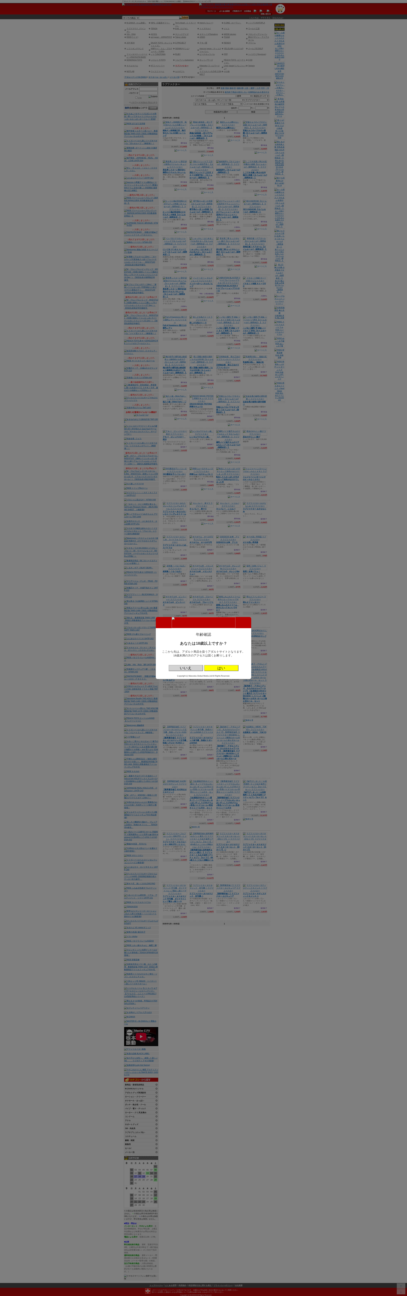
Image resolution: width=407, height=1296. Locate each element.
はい (221, 668)
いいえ (186, 668)
